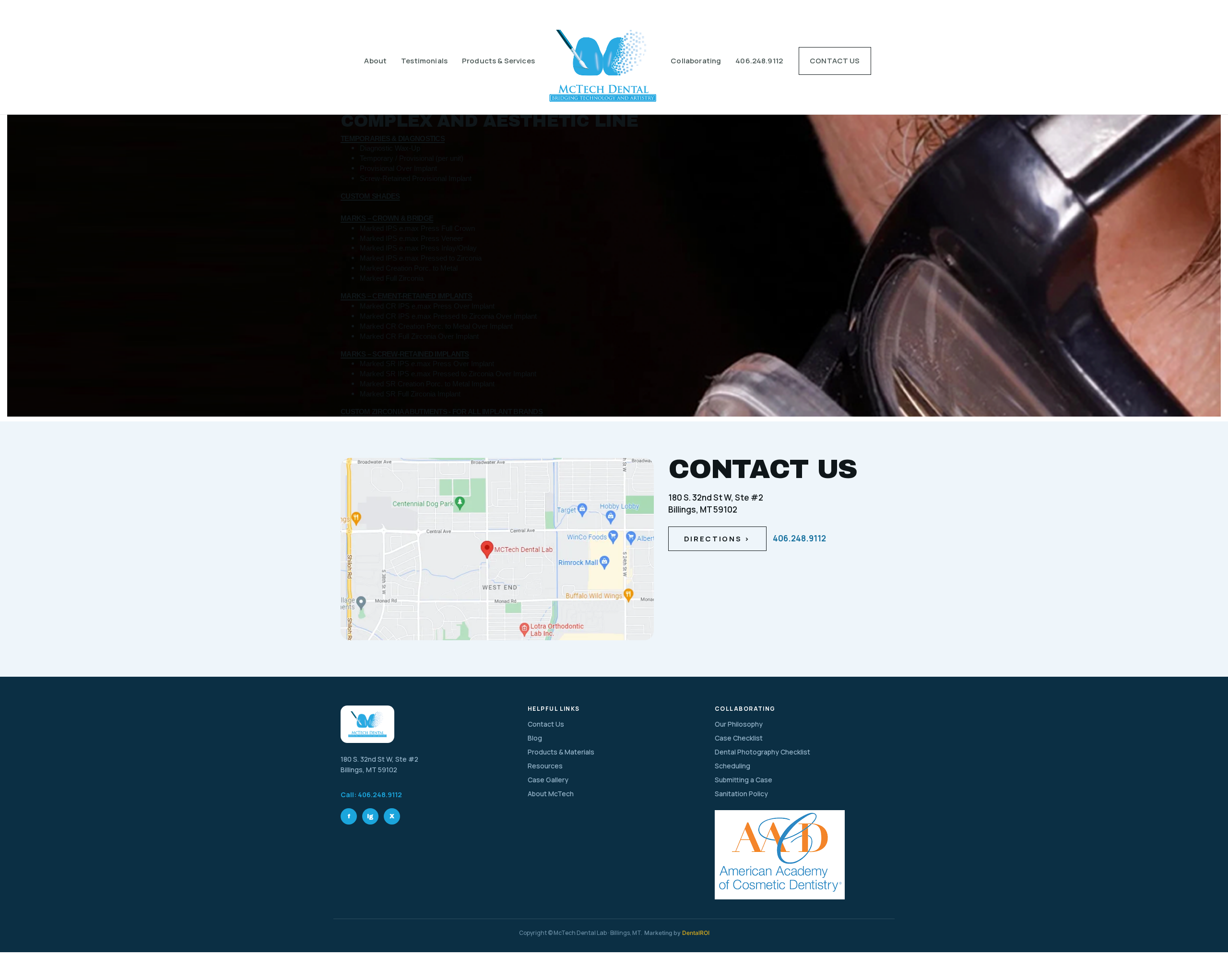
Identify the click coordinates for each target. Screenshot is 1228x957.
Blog (535, 737)
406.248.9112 (759, 61)
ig (370, 816)
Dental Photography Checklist (762, 751)
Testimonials (424, 61)
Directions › (717, 539)
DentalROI (695, 932)
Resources (545, 765)
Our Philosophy (739, 724)
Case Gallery (548, 779)
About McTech (551, 793)
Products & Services (498, 61)
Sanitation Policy (741, 793)
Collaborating (696, 61)
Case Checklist (739, 737)
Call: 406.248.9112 (371, 794)
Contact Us (835, 61)
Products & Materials (561, 751)
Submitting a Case (743, 779)
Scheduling (732, 765)
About (375, 61)
